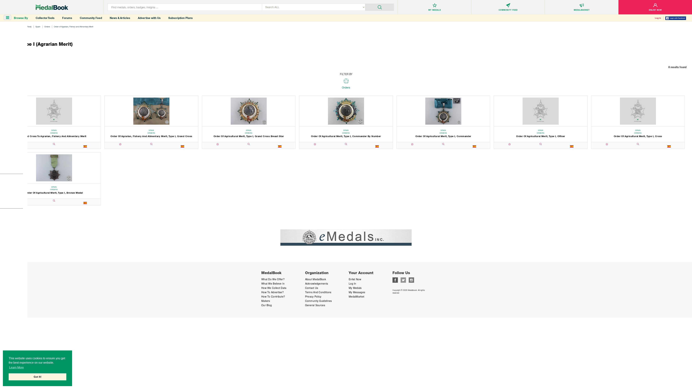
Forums (67, 18)
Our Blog (266, 305)
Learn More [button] (16, 367)
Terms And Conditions (318, 292)
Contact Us (311, 288)
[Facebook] (395, 279)
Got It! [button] (37, 376)
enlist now (355, 279)
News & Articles (120, 18)
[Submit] (379, 7)
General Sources (315, 305)
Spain (38, 26)
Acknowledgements (316, 283)
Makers (265, 301)
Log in (658, 18)
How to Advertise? (272, 292)
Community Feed (91, 18)
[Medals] (52, 7)
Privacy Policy (313, 296)
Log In (352, 283)
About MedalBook (315, 279)
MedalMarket (356, 296)
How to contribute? (273, 296)
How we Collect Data (274, 288)
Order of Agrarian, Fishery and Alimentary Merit (73, 26)
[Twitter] (403, 279)
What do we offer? (273, 279)
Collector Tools (45, 18)
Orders (47, 26)
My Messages (357, 292)
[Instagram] (411, 279)
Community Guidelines (318, 301)
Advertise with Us (149, 18)
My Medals (355, 288)
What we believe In (273, 283)
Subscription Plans (180, 18)
